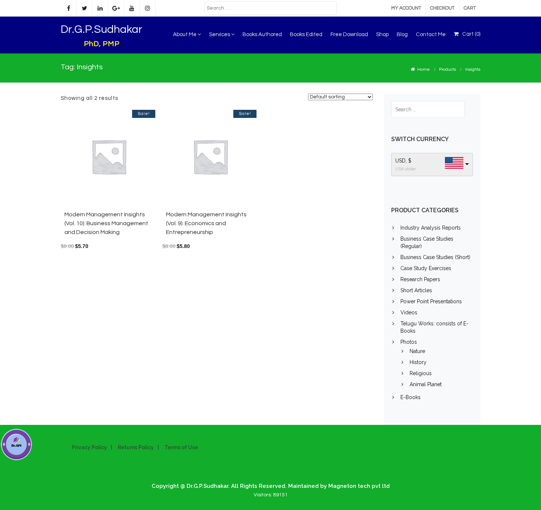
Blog (402, 34)
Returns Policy (136, 447)
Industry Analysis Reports (430, 228)
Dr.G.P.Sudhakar (101, 29)
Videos (408, 312)
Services (220, 34)
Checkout (442, 8)
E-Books (410, 397)
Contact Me (431, 34)
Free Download (349, 34)
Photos (408, 342)
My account (406, 8)
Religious (421, 373)
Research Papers (420, 279)
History (418, 362)
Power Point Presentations (431, 301)
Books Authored (262, 34)
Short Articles (416, 290)
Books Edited (306, 34)
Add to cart (125, 160)
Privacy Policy (89, 447)
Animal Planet (426, 384)
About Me (185, 34)
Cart (470, 8)
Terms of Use (181, 447)
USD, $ (403, 161)
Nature (417, 351)
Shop (382, 34)
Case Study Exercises (425, 268)
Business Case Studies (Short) (435, 257)
